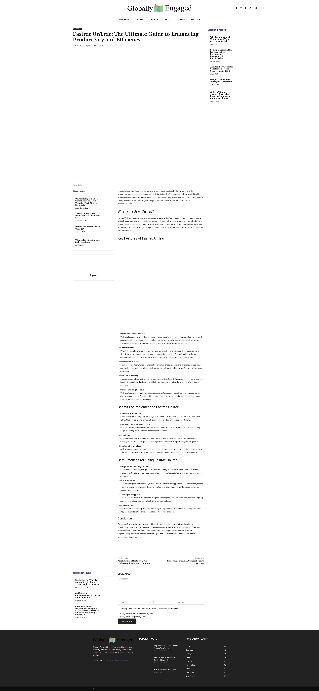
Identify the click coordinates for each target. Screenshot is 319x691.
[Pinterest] (241, 8)
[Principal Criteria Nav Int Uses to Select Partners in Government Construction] (239, 53)
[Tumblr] (245, 8)
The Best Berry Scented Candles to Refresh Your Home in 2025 (221, 69)
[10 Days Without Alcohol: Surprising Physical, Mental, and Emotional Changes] (239, 95)
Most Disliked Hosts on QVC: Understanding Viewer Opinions (134, 562)
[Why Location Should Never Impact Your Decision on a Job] (239, 40)
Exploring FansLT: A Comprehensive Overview (185, 562)
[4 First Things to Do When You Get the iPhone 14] (107, 217)
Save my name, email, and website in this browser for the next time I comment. (150, 608)
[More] (201, 45)
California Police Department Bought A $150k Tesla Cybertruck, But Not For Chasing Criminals (87, 610)
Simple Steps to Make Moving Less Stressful (221, 80)
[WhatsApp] (195, 45)
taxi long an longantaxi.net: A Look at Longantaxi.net (87, 595)
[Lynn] (93, 264)
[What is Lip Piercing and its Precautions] (107, 243)
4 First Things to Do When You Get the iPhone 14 (87, 216)
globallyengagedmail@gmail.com (116, 660)
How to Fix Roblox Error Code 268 (87, 228)
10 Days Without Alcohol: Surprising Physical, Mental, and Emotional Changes (220, 95)
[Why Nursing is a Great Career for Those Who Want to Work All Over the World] (107, 202)
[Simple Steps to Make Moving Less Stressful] (239, 82)
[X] (250, 8)
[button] (256, 8)
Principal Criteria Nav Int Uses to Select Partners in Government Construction (221, 54)
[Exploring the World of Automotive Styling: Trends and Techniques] (107, 583)
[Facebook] (236, 8)
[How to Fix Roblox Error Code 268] (107, 230)
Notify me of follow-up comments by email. (137, 614)
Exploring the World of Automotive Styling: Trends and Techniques (87, 582)
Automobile (77, 28)
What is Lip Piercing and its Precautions (87, 241)
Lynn (76, 46)
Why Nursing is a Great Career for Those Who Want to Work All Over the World (86, 202)
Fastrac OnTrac (171, 197)
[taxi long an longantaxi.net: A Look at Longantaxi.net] (107, 596)
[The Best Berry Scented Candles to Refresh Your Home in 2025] (239, 69)
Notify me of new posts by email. (133, 617)
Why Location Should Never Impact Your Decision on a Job (220, 39)
